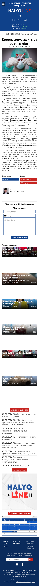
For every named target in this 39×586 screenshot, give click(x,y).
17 (4, 529)
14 (24, 527)
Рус (19, 20)
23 (34, 529)
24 (5, 531)
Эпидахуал (26, 183)
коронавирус (27, 179)
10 (5, 527)
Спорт (6, 546)
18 (9, 529)
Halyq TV (16, 541)
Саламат (5, 179)
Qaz (24, 20)
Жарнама (30, 544)
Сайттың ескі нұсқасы (19, 580)
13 (19, 527)
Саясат (5, 541)
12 (14, 527)
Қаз (13, 20)
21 (24, 529)
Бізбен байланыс (30, 547)
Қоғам (6, 544)
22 (29, 529)
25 (9, 531)
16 (34, 527)
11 (9, 527)
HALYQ (19, 10)
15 (29, 527)
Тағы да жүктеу (19, 470)
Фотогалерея (16, 544)
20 (19, 529)
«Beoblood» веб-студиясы (25, 582)
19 (14, 529)
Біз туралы (30, 541)
